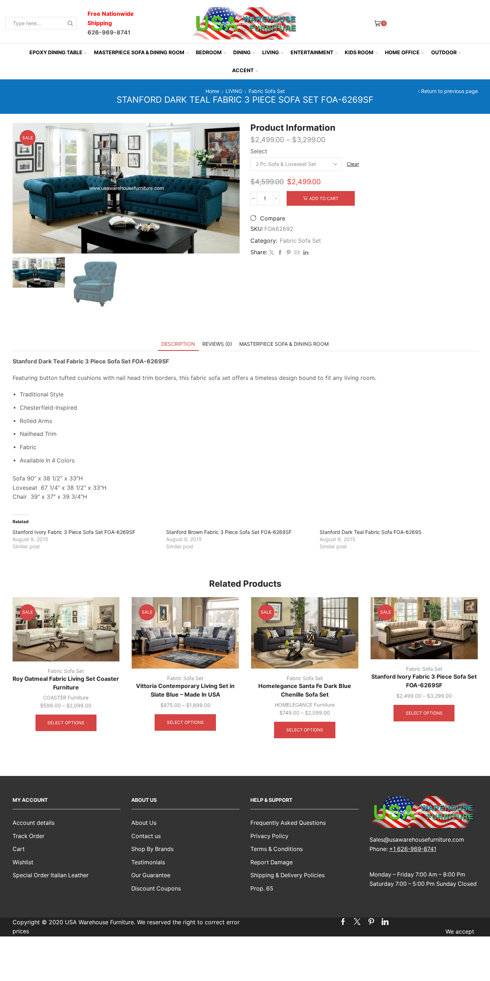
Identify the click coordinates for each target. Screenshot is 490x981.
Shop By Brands (152, 849)
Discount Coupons (156, 888)
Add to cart (324, 198)
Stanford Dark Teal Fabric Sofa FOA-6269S (370, 532)
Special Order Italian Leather (51, 875)
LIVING (270, 52)
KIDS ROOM (359, 52)
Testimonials (148, 862)
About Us (143, 822)
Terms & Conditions (276, 849)
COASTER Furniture (66, 697)
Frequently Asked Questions (288, 822)
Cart (19, 849)
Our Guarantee (150, 875)
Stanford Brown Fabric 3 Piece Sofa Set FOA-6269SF (229, 532)
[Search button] (70, 23)
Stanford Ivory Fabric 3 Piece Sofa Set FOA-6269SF (74, 532)
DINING (242, 52)
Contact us (146, 836)
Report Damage (271, 862)
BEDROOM (209, 52)
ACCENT (243, 70)
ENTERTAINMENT (312, 52)
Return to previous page (449, 91)
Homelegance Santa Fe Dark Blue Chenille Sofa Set (304, 690)
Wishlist (23, 862)
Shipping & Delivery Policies (287, 875)
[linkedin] (304, 253)
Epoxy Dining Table (56, 52)
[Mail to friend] (297, 253)
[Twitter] (271, 253)
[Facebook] (280, 253)
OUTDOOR (444, 52)
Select (258, 151)
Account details (34, 822)
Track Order (28, 836)
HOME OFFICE (402, 52)
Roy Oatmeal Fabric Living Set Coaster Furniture (66, 683)
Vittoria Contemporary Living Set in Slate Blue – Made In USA (185, 690)
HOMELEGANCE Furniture (305, 705)
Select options (65, 722)
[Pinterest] (288, 253)
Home (212, 91)
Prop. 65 (261, 888)
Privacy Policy (269, 836)
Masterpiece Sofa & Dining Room (139, 52)
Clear (353, 164)
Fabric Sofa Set (267, 91)
